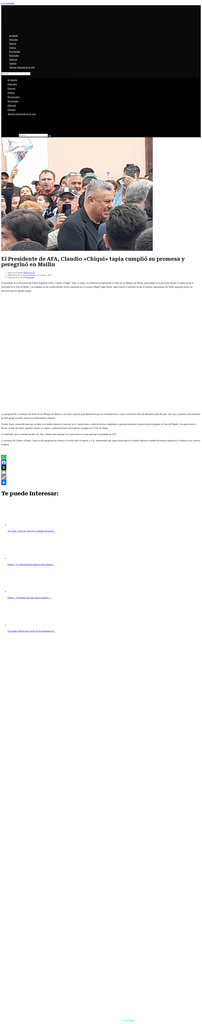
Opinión (12, 109)
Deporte (11, 88)
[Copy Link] (101, 477)
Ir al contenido (7, 3)
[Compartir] (101, 482)
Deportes (30, 277)
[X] (101, 467)
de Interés (12, 80)
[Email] (101, 472)
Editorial (12, 105)
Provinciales (14, 97)
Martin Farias (29, 273)
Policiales (12, 84)
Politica (11, 92)
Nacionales (13, 101)
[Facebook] (101, 462)
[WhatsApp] (101, 457)
